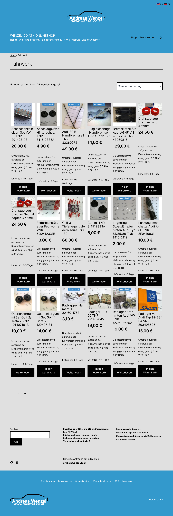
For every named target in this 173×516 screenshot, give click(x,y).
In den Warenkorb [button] (23, 188)
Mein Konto (147, 37)
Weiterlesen (48, 190)
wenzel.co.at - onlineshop (32, 35)
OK (16, 441)
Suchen (14, 429)
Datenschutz (156, 499)
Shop (133, 37)
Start (13, 55)
